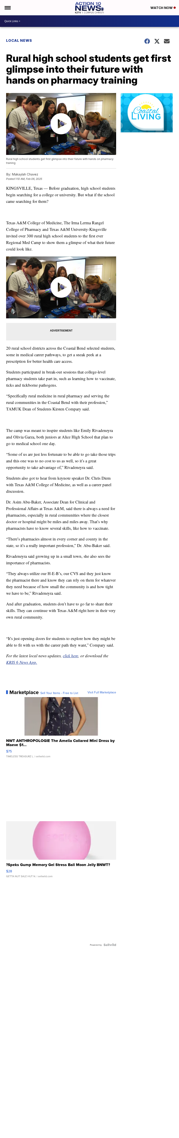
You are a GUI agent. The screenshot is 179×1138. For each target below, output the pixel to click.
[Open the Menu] (7, 7)
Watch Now (162, 8)
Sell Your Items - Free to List (59, 692)
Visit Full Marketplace (102, 692)
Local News (19, 40)
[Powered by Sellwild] (109, 944)
